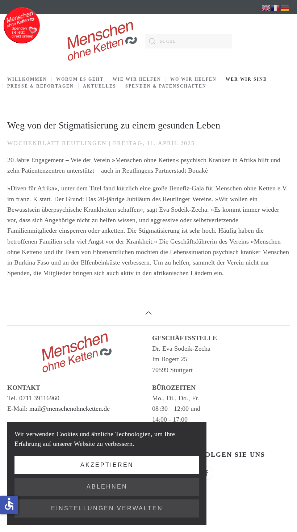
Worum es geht (80, 79)
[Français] (275, 7)
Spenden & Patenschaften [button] (165, 86)
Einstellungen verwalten (107, 508)
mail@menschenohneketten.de (69, 408)
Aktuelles (99, 86)
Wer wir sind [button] (246, 79)
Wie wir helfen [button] (137, 79)
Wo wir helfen (193, 79)
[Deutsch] (285, 7)
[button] (148, 313)
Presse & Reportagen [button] (40, 86)
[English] (266, 7)
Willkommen (27, 79)
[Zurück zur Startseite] (101, 41)
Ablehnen (107, 487)
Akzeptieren (107, 465)
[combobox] (188, 41)
